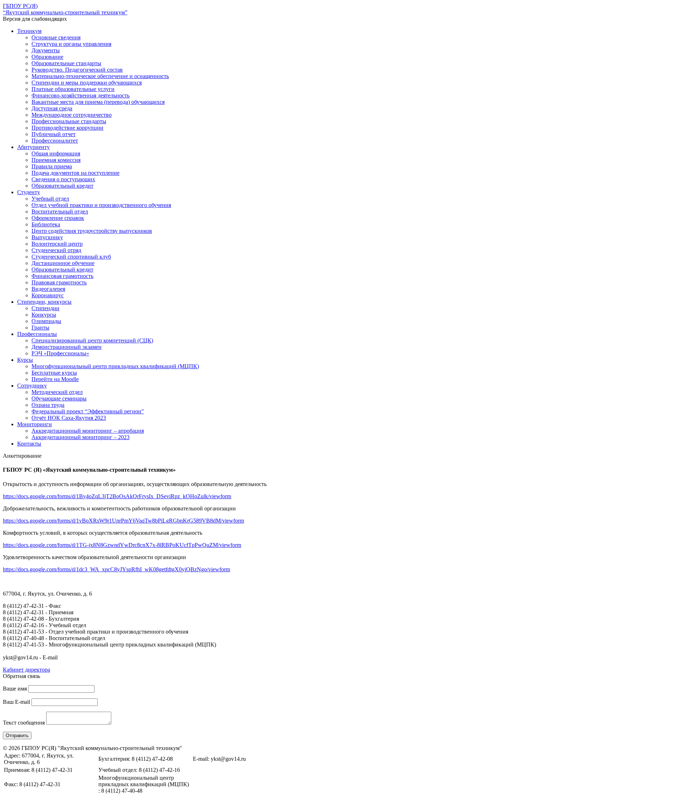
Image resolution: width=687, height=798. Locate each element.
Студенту (28, 192)
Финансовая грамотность (62, 276)
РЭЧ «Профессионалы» (60, 353)
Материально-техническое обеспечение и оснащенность (100, 76)
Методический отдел (57, 392)
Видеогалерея (48, 289)
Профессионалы (37, 334)
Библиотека (45, 224)
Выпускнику (47, 237)
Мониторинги (34, 424)
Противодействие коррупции (67, 128)
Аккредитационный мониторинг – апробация (87, 431)
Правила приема (51, 166)
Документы (45, 50)
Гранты (40, 328)
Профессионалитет (54, 141)
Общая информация (55, 153)
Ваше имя (15, 689)
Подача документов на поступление (75, 173)
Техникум (29, 31)
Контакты (29, 444)
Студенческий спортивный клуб (71, 257)
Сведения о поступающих (63, 179)
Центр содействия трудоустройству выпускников (91, 231)
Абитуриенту (33, 147)
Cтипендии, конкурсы (44, 302)
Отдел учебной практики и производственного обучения (101, 205)
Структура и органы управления (71, 44)
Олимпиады (46, 321)
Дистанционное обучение (62, 263)
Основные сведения (56, 37)
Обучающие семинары (59, 398)
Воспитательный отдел (59, 211)
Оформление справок (57, 218)
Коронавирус (47, 295)
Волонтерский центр (57, 244)
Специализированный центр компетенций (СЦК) (92, 340)
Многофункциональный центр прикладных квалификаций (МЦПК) (115, 366)
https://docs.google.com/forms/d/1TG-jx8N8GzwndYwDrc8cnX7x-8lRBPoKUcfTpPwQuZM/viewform (122, 545)
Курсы (25, 360)
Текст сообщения (24, 723)
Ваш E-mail (16, 702)
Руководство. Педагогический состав (77, 70)
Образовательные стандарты (66, 63)
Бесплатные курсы (54, 373)
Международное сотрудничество (71, 115)
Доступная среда (51, 108)
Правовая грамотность (59, 282)
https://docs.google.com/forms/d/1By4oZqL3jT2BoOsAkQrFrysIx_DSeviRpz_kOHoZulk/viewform (117, 496)
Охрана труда (47, 405)
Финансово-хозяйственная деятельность (80, 95)
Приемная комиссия (56, 160)
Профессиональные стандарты (68, 121)
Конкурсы (43, 315)
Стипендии (45, 308)
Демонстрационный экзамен (66, 347)
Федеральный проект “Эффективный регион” (87, 411)
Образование (47, 57)
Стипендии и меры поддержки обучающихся (86, 83)
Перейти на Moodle (55, 379)
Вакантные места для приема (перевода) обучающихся (98, 102)
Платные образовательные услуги (72, 89)
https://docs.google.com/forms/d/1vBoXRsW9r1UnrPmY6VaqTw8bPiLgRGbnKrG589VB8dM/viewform (123, 521)
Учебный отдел (50, 199)
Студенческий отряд (56, 250)
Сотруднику (32, 386)
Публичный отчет (53, 134)
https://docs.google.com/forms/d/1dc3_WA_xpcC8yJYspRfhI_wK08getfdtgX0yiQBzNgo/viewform (116, 569)
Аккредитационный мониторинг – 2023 (80, 437)
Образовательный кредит (62, 186)
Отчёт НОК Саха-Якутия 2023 (68, 418)
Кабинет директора (26, 670)
